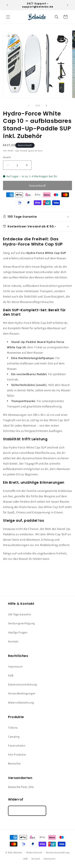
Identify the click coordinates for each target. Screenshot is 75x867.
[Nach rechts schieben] (46, 105)
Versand (35, 858)
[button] (8, 17)
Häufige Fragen (17, 632)
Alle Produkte (17, 754)
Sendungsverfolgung (21, 623)
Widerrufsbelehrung (21, 702)
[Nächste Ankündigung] (67, 5)
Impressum (15, 666)
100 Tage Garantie (19, 614)
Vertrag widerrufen (27, 811)
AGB (10, 675)
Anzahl (7, 157)
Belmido (18, 852)
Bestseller (14, 763)
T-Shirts (13, 727)
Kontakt (13, 641)
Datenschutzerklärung (22, 684)
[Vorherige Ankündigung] (7, 5)
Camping (13, 736)
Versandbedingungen (22, 693)
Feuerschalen (16, 745)
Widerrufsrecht (34, 852)
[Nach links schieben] (28, 105)
